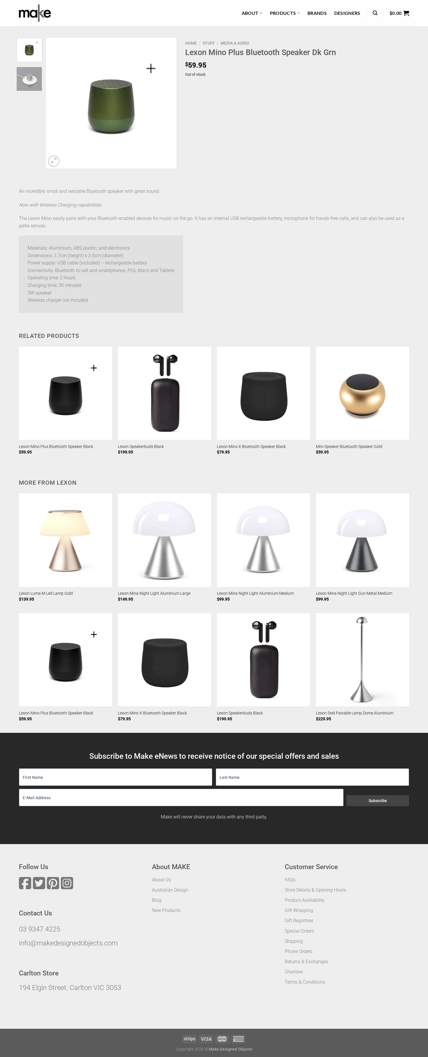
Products (283, 13)
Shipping (294, 941)
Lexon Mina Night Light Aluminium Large (154, 593)
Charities (294, 972)
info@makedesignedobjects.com (68, 943)
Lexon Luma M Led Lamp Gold (46, 593)
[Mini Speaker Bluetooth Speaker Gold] (362, 393)
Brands (317, 13)
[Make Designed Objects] (35, 13)
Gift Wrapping (299, 910)
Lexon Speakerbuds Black (141, 446)
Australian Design (170, 890)
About (250, 13)
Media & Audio (235, 43)
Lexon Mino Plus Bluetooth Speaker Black (56, 446)
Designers (347, 13)
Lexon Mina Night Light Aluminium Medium (255, 593)
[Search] (375, 13)
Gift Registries (299, 920)
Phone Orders (298, 951)
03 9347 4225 (39, 929)
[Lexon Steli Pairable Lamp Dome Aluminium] (362, 659)
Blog (156, 900)
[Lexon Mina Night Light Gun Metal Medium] (362, 540)
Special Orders (299, 931)
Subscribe (378, 800)
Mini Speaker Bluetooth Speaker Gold (349, 446)
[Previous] (56, 103)
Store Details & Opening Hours (315, 890)
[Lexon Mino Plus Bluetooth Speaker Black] (65, 393)
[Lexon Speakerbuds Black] (164, 393)
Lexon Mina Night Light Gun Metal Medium (354, 593)
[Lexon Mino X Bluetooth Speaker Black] (263, 393)
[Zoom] (53, 161)
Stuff (209, 43)
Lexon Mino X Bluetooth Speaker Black (251, 446)
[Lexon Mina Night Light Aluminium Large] (164, 540)
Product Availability (305, 900)
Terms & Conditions (305, 982)
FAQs (290, 880)
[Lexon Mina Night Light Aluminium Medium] (263, 540)
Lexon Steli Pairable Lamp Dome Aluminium (354, 713)
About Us (161, 880)
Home (191, 43)
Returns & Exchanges (306, 961)
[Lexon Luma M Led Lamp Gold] (65, 540)
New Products (166, 910)
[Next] (166, 103)
